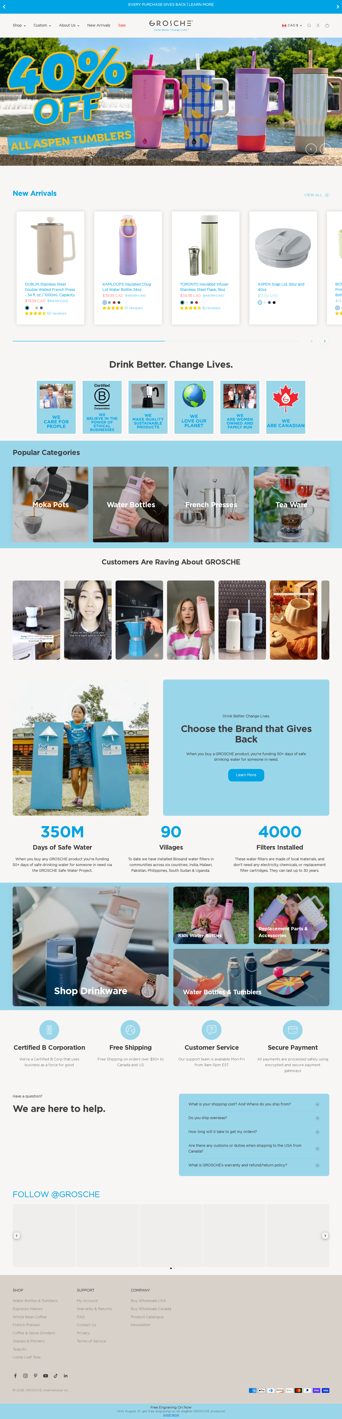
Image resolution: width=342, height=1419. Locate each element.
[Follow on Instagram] (25, 1375)
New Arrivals (98, 25)
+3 (203, 303)
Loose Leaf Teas (27, 1357)
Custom (40, 25)
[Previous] (4, 7)
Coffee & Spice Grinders (34, 1333)
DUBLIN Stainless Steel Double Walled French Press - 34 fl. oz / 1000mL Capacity (50, 290)
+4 (125, 303)
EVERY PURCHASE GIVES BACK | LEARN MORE (171, 5)
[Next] (338, 7)
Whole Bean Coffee (30, 1317)
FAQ (81, 1317)
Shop (17, 25)
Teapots (19, 1349)
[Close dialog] (338, 1408)
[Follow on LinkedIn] (65, 1375)
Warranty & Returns (94, 1309)
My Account (87, 1301)
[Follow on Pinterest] (35, 1375)
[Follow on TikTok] (55, 1375)
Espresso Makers (28, 1309)
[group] (171, 101)
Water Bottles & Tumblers (35, 1301)
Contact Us (86, 1325)
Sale (122, 25)
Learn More (246, 775)
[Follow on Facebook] (15, 1375)
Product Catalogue (147, 1317)
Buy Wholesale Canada (151, 1309)
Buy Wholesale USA (148, 1301)
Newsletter (141, 1325)
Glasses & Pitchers (29, 1341)
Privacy (83, 1333)
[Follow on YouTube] (45, 1375)
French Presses (26, 1325)
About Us (67, 25)
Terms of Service (91, 1341)
